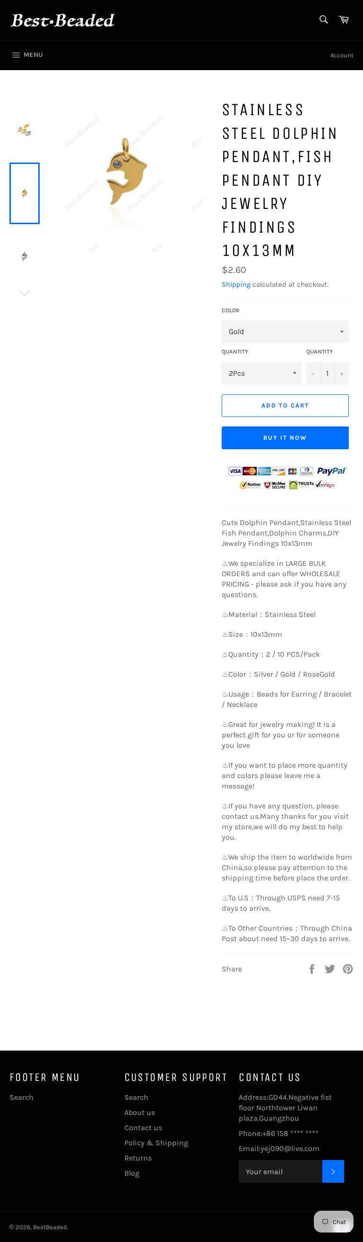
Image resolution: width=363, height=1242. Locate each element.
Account (342, 55)
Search (21, 1097)
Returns (138, 1157)
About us (139, 1112)
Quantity (235, 351)
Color (231, 310)
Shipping (236, 284)
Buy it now (285, 437)
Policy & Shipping (156, 1142)
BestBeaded (50, 1227)
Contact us (143, 1127)
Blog (131, 1173)
